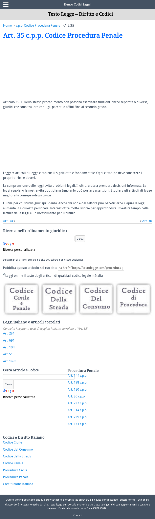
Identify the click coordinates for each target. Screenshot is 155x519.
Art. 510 (9, 354)
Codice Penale (13, 463)
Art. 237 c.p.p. (77, 403)
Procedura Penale (15, 477)
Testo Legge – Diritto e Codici (80, 14)
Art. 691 (9, 340)
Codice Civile (12, 442)
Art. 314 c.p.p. (77, 410)
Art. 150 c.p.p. (77, 389)
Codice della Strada (17, 456)
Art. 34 (8, 221)
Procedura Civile (15, 470)
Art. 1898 (9, 361)
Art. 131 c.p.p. (77, 424)
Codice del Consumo (18, 449)
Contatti (77, 515)
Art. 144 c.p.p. (77, 375)
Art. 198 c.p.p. (77, 382)
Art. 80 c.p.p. (76, 396)
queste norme (127, 499)
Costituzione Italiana (18, 484)
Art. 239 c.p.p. (77, 417)
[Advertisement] (37, 70)
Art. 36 (147, 221)
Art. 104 (9, 347)
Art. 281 (9, 333)
